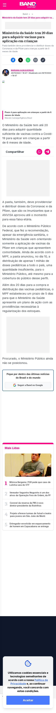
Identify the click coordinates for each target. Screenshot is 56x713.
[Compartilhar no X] (20, 60)
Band (25, 14)
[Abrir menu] (4, 5)
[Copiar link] (43, 60)
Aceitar (28, 700)
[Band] (28, 5)
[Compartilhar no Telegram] (47, 152)
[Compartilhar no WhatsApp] (28, 60)
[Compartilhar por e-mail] (35, 60)
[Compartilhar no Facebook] (13, 60)
